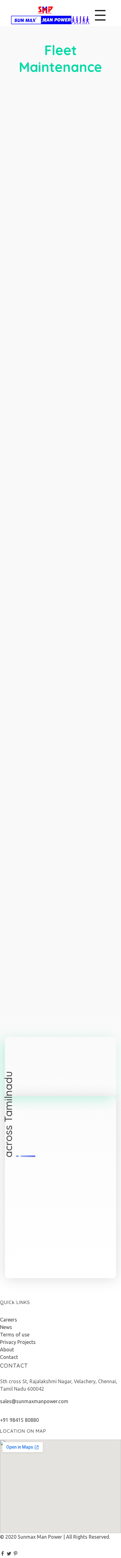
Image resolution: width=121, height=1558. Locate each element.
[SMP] (50, 14)
